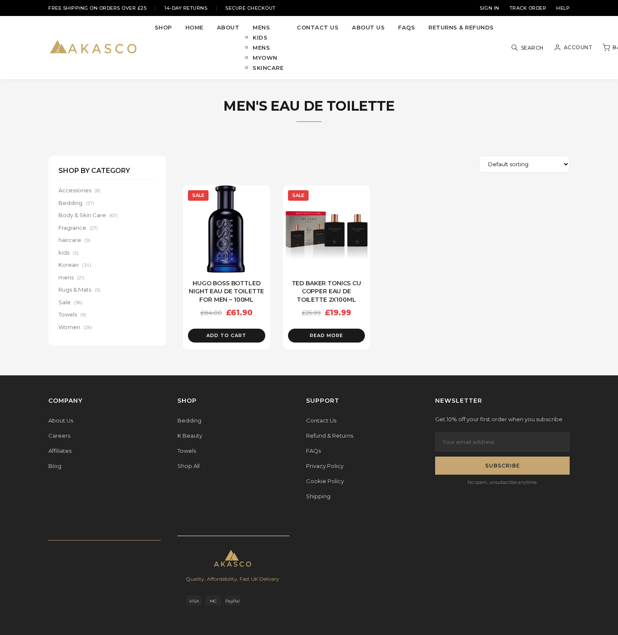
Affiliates (59, 450)
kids (260, 37)
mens (261, 27)
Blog (54, 465)
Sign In (489, 8)
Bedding (76, 202)
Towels (72, 314)
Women (75, 327)
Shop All (188, 465)
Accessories (79, 190)
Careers (59, 435)
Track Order (528, 8)
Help (563, 8)
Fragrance (78, 227)
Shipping (318, 496)
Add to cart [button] (226, 335)
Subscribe (502, 465)
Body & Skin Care (88, 215)
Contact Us (321, 420)
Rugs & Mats (79, 289)
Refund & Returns (329, 435)
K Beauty (189, 435)
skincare (268, 67)
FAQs (406, 27)
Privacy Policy (324, 465)
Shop (163, 27)
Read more (326, 335)
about (228, 27)
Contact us (317, 27)
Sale (70, 302)
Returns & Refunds (461, 27)
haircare (74, 239)
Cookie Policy (325, 481)
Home (194, 27)
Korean (74, 264)
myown (265, 57)
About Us (368, 27)
